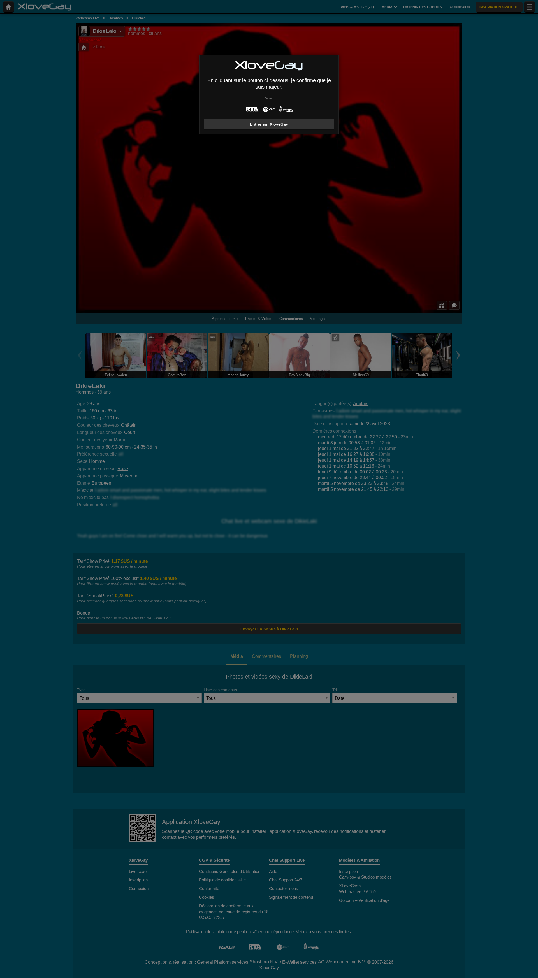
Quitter (269, 98)
